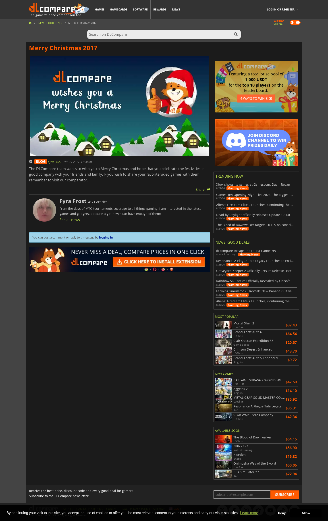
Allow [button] (306, 513)
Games (99, 9)
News (176, 9)
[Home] (30, 23)
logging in (106, 237)
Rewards (159, 9)
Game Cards (118, 9)
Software (140, 9)
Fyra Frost (55, 162)
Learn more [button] (249, 513)
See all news (70, 219)
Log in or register (281, 9)
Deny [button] (282, 513)
